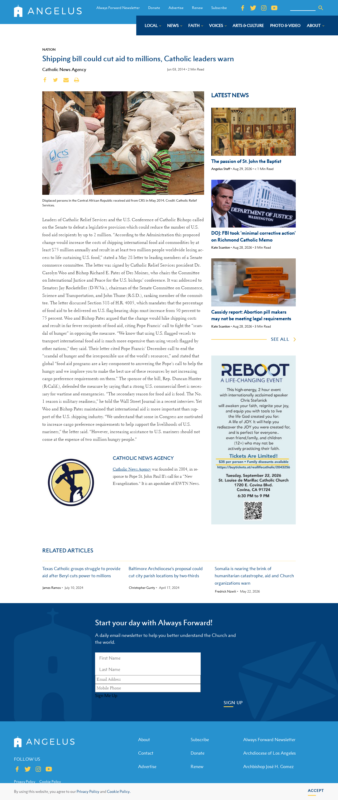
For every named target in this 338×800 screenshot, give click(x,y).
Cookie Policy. (118, 791)
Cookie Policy (50, 781)
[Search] (321, 8)
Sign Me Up (106, 695)
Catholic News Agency (64, 69)
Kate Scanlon (220, 247)
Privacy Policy (88, 791)
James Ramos (52, 588)
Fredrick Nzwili (225, 591)
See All (280, 339)
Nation (49, 49)
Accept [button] (316, 790)
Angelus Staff (220, 169)
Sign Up (233, 702)
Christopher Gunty (142, 588)
